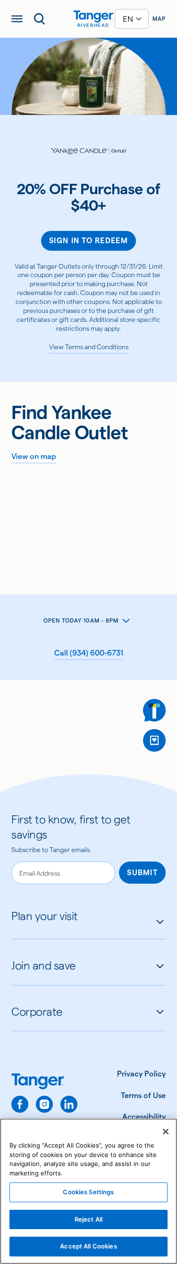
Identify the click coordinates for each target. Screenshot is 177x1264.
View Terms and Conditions (88, 347)
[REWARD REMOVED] (154, 740)
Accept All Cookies (88, 1246)
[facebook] (19, 1104)
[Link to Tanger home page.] (44, 1082)
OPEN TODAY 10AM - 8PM (80, 620)
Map (159, 19)
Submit (142, 873)
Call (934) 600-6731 (88, 653)
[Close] (165, 1131)
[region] (88, 1191)
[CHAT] (154, 710)
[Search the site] (39, 19)
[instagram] (44, 1104)
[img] (93, 16)
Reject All (88, 1219)
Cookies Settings (88, 1192)
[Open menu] (17, 19)
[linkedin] (68, 1104)
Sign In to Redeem (88, 241)
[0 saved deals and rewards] (154, 740)
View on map (33, 456)
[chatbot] (154, 710)
